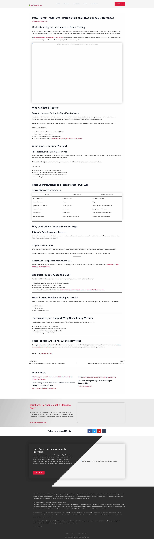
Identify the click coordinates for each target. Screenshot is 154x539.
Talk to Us (94, 4)
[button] (119, 4)
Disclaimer (85, 533)
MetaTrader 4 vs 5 (46, 353)
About (85, 4)
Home (58, 4)
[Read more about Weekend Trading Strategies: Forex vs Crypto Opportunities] (97, 377)
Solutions (76, 4)
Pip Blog (44, 388)
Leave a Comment (36, 388)
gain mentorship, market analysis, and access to (82, 290)
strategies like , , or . (66, 138)
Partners (66, 4)
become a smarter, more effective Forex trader (48, 37)
